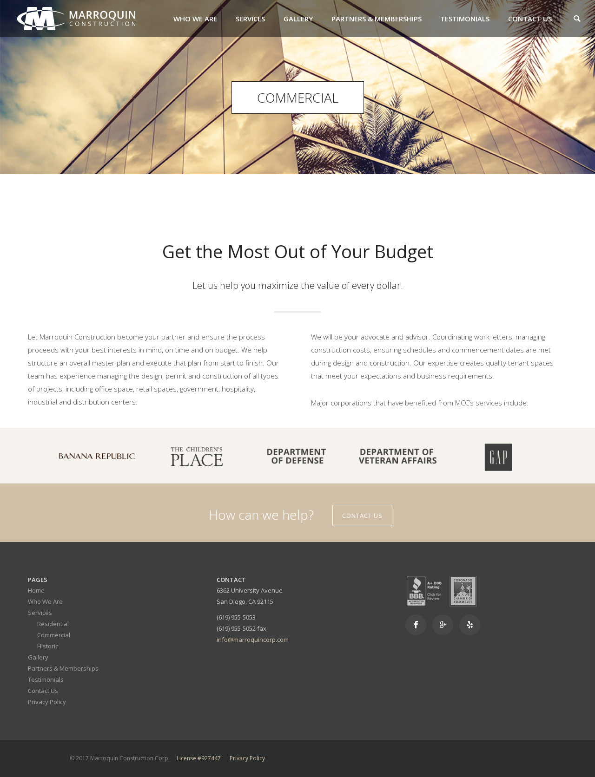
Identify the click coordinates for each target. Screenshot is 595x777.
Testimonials (464, 18)
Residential (53, 624)
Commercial (53, 635)
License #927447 (199, 758)
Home (36, 590)
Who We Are (195, 18)
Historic (47, 646)
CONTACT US (362, 515)
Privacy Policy (47, 702)
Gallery (298, 18)
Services (250, 18)
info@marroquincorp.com (253, 639)
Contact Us (530, 18)
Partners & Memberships (376, 18)
